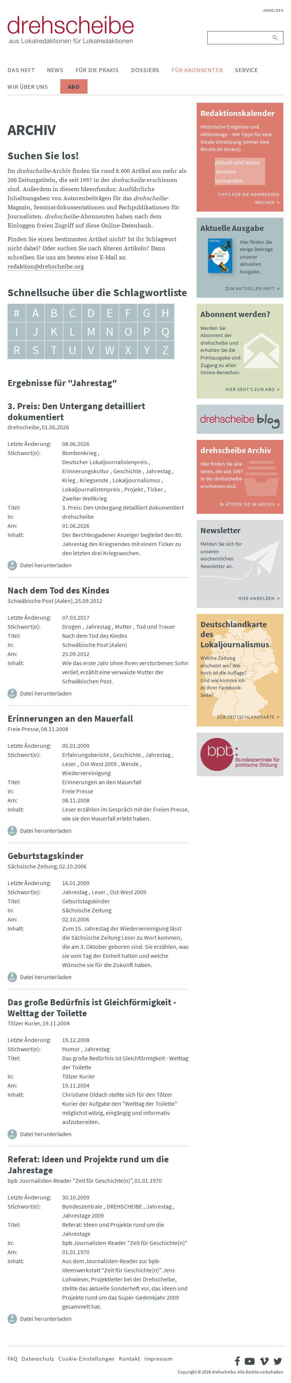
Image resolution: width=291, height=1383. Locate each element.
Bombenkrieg (79, 453)
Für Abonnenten (197, 70)
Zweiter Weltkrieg (84, 498)
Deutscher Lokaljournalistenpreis (104, 462)
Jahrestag (158, 471)
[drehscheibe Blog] (240, 421)
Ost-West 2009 (98, 764)
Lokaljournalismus (136, 480)
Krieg (68, 480)
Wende (130, 764)
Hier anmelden (256, 598)
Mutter (123, 626)
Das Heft (21, 70)
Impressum (158, 1358)
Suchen (275, 37)
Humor (71, 1049)
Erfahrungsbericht (85, 754)
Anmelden (273, 10)
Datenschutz (38, 1358)
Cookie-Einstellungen (86, 1358)
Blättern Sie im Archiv (247, 504)
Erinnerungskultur (85, 471)
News (55, 70)
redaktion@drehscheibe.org (46, 266)
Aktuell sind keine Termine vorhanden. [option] (237, 171)
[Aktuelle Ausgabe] (220, 256)
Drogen (71, 626)
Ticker (155, 489)
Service (246, 70)
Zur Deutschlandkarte (246, 717)
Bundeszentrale (82, 1206)
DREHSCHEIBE (124, 1206)
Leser (69, 764)
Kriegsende (94, 480)
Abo (74, 86)
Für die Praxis (97, 70)
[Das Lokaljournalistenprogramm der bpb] (240, 754)
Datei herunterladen (46, 565)
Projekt (133, 489)
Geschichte (127, 471)
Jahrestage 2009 (83, 1215)
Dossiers (145, 70)
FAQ (12, 1358)
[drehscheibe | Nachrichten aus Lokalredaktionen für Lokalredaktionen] (71, 29)
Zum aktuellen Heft (250, 288)
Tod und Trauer (155, 626)
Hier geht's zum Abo (250, 389)
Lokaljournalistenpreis (91, 489)
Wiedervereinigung (86, 773)
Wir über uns (28, 86)
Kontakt (129, 1358)
